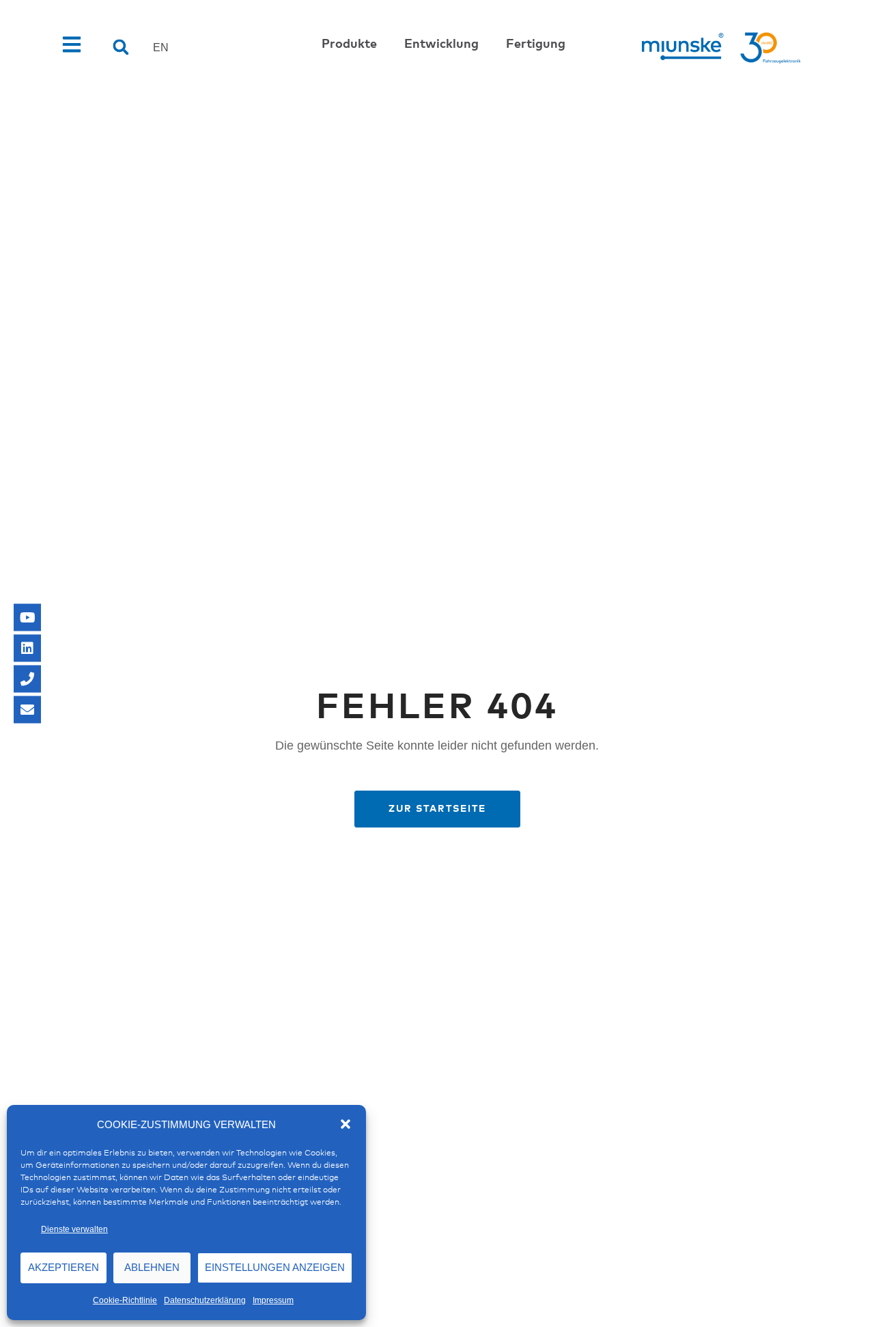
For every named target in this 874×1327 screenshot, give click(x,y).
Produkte (349, 44)
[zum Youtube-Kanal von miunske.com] (27, 617)
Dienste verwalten (74, 1229)
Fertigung (535, 44)
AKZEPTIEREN (63, 1267)
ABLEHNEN (152, 1267)
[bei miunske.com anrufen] (27, 679)
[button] (345, 1124)
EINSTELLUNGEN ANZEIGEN (275, 1267)
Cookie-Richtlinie (125, 1300)
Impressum (273, 1300)
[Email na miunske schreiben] (27, 710)
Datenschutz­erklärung (205, 1300)
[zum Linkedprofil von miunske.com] (27, 648)
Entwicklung (441, 44)
